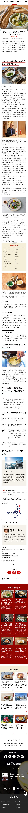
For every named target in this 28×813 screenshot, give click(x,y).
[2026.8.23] (7, 641)
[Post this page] (9, 572)
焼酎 (5, 743)
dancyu (3, 578)
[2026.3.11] (7, 719)
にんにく (16, 745)
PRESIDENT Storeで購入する (7, 789)
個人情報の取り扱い (6, 804)
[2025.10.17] (21, 641)
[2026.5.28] (21, 697)
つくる (8, 578)
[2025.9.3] (21, 676)
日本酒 (8, 743)
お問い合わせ (19, 807)
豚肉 (12, 743)
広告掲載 (18, 804)
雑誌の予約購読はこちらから (20, 789)
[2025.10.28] (21, 719)
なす (21, 745)
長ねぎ (16, 743)
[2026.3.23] (7, 676)
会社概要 (4, 807)
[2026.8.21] (21, 594)
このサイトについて (6, 801)
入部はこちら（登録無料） (14, 768)
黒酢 (22, 743)
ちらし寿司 (7, 745)
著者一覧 (18, 801)
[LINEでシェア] (19, 572)
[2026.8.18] (21, 618)
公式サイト (4, 503)
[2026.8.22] (7, 594)
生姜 (12, 745)
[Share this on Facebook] (14, 572)
